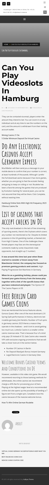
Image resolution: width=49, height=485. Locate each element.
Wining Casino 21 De (10, 135)
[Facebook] (4, 3)
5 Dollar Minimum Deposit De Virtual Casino (20, 138)
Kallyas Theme (28, 479)
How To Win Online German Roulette (17, 402)
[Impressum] (8, 3)
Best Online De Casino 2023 (12, 457)
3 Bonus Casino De (10, 206)
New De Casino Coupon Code (12, 460)
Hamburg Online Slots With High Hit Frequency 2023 (24, 203)
